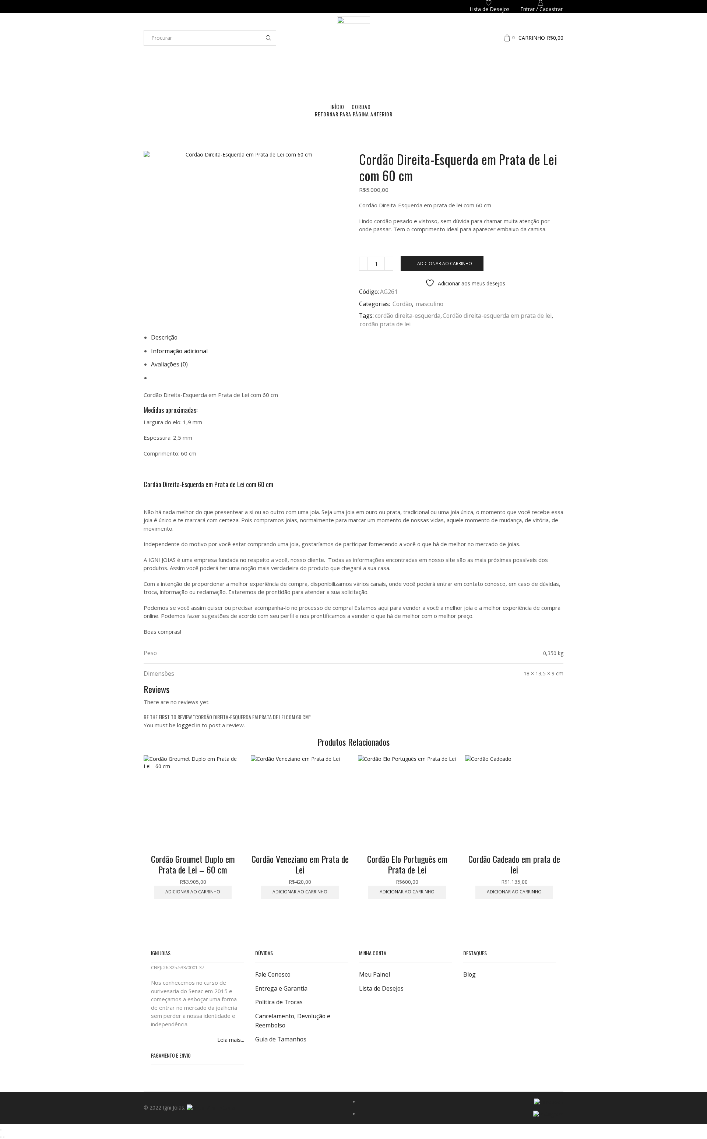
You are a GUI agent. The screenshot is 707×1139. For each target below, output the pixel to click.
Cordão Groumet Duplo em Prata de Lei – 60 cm (193, 864)
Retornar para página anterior (354, 114)
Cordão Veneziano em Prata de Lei (300, 864)
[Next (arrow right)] (3, 1137)
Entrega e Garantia (281, 988)
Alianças (280, 80)
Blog (469, 974)
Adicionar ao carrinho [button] (192, 891)
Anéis (297, 80)
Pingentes (430, 80)
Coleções (258, 80)
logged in (188, 725)
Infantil (450, 80)
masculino (429, 304)
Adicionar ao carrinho (444, 263)
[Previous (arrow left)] (0, 1137)
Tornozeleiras (401, 80)
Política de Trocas (279, 1002)
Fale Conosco (273, 974)
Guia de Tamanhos (280, 1039)
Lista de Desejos (381, 988)
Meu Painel (374, 974)
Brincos (311, 80)
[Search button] (268, 38)
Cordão (361, 106)
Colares (331, 80)
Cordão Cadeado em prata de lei (514, 864)
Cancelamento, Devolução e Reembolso (292, 1021)
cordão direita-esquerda (407, 316)
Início (337, 106)
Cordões (351, 80)
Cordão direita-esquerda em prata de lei (497, 316)
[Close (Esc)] (0, 1130)
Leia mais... (230, 1039)
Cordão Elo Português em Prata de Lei (407, 864)
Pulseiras (372, 80)
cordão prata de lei (385, 324)
